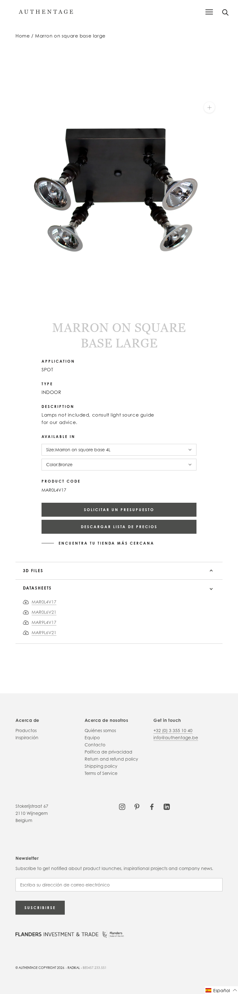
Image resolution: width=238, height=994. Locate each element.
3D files (33, 570)
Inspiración (26, 737)
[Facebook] (152, 806)
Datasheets (37, 587)
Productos (26, 730)
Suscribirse (40, 907)
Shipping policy (101, 766)
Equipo (92, 737)
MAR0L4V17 (44, 601)
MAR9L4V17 (44, 622)
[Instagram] (122, 806)
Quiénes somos (100, 730)
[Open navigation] (209, 12)
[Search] (225, 12)
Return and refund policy (111, 759)
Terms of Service (101, 773)
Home (22, 36)
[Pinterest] (137, 806)
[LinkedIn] (167, 806)
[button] (221, 990)
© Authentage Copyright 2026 (39, 968)
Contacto (95, 744)
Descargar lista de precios (119, 526)
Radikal (74, 968)
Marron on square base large (70, 36)
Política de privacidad (108, 751)
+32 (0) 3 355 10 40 (172, 730)
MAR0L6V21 (44, 612)
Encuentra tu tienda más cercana (106, 543)
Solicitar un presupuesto (119, 509)
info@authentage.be (175, 737)
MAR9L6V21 (44, 632)
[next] (22, 307)
